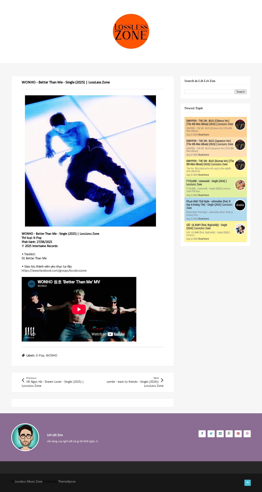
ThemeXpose (67, 481)
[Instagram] (220, 433)
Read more (204, 134)
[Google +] (229, 433)
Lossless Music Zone (28, 481)
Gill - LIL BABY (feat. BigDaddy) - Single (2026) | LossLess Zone (206, 226)
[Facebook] (202, 433)
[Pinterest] (238, 433)
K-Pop (40, 355)
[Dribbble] (247, 433)
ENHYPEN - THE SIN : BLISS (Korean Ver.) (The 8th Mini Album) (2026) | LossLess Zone (210, 162)
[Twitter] (211, 433)
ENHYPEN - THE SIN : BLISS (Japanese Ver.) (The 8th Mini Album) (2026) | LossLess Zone (209, 142)
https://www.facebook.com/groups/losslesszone (54, 270)
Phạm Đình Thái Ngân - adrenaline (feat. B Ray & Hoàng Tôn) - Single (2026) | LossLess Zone (209, 205)
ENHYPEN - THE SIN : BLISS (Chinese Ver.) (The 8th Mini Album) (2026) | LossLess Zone (209, 122)
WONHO (51, 355)
